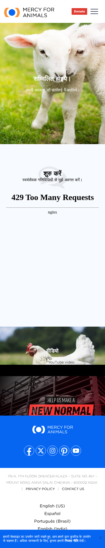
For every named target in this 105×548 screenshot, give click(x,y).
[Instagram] (52, 451)
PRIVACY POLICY (40, 489)
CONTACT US (73, 489)
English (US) (52, 506)
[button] (94, 11)
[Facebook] (29, 451)
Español (52, 513)
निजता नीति (71, 541)
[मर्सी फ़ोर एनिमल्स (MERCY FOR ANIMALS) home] (29, 11)
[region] (52, 414)
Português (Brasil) (52, 521)
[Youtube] (76, 451)
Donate (79, 11)
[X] (41, 451)
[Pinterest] (64, 451)
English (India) (52, 528)
